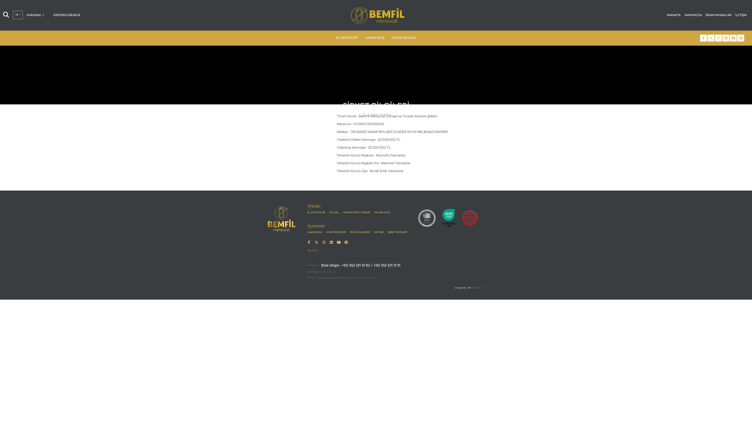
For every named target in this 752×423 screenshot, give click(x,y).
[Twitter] (711, 38)
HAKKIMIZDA (693, 15)
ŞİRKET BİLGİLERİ (397, 232)
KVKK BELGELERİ (336, 232)
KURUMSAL (34, 15)
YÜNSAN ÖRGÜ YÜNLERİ (356, 213)
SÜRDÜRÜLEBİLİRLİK (66, 15)
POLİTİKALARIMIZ (360, 232)
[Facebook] (703, 38)
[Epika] (469, 287)
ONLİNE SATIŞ (375, 38)
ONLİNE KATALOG (403, 38)
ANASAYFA (674, 15)
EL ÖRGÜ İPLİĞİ (346, 38)
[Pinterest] (740, 38)
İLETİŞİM (741, 15)
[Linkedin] (725, 38)
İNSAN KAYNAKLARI (719, 15)
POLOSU (334, 213)
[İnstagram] (718, 38)
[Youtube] (733, 38)
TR (17, 15)
